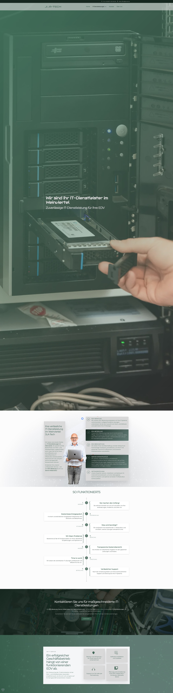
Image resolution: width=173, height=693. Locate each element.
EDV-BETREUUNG (97, 431)
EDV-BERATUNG (96, 418)
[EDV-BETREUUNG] (88, 432)
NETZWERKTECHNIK (97, 471)
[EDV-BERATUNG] (88, 419)
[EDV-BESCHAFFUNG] (88, 444)
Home (88, 6)
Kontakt (111, 6)
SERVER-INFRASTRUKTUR (99, 457)
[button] (3, 690)
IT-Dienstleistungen (98, 6)
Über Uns (119, 6)
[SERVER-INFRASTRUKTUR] (88, 457)
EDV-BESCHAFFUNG (97, 444)
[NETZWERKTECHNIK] (88, 472)
